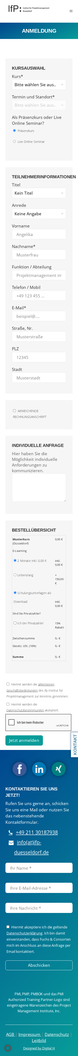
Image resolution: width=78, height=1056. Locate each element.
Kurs (17, 76)
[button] (8, 1048)
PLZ (15, 349)
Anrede (19, 205)
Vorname (21, 226)
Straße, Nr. (22, 328)
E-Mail (19, 308)
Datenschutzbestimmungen (25, 710)
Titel (16, 185)
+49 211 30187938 (37, 832)
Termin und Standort (33, 97)
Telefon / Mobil (26, 287)
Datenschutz (57, 1034)
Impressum (29, 1034)
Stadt (17, 369)
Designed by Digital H (39, 1048)
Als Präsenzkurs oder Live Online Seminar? (37, 120)
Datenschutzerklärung (24, 933)
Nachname (23, 246)
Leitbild (39, 1040)
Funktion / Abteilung (31, 267)
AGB (10, 1034)
